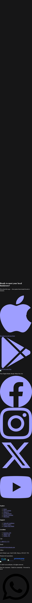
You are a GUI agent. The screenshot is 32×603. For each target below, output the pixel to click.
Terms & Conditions (8, 523)
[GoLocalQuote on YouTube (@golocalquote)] (16, 502)
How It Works (7, 5)
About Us (6, 512)
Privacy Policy (7, 524)
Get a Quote (3, 9)
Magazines (4, 6)
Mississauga (7, 17)
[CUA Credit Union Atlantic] (4, 560)
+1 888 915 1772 (4, 541)
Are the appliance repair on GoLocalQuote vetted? (15, 147)
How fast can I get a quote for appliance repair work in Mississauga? (15, 143)
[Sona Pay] (11, 560)
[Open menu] (8, 8)
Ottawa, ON (6, 534)
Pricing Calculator (8, 515)
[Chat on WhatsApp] (16, 602)
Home (1, 5)
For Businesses (15, 5)
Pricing (21, 5)
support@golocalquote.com (7, 547)
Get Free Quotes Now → (7, 282)
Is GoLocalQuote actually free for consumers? (14, 145)
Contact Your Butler (8, 526)
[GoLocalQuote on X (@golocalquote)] (16, 470)
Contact (9, 6)
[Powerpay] (19, 560)
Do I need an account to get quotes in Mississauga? (15, 148)
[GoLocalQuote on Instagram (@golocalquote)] (16, 438)
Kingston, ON (7, 533)
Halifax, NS (6, 536)
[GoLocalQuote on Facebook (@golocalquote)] (16, 407)
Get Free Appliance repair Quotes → (10, 39)
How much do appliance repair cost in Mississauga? (15, 140)
